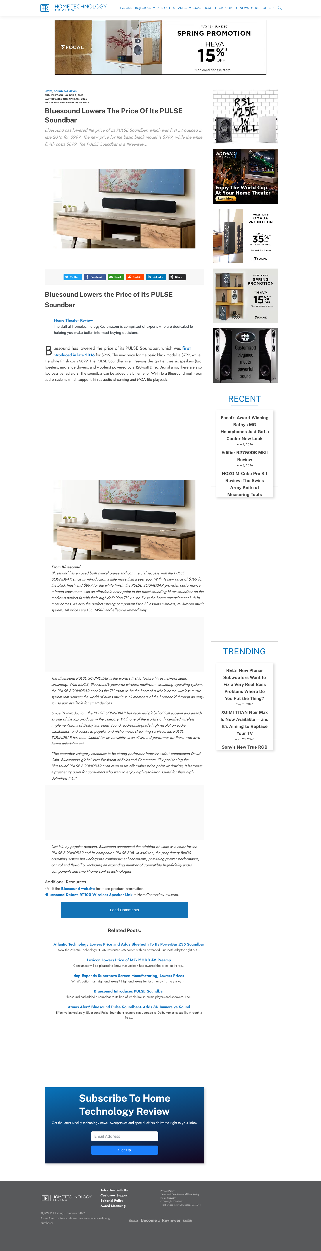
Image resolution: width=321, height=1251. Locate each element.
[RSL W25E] (245, 143)
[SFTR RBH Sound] (245, 381)
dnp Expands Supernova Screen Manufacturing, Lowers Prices (129, 976)
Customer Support (114, 1195)
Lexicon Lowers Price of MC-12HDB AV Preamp (129, 960)
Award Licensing (113, 1205)
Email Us (187, 1220)
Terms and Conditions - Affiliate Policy (179, 1194)
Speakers (180, 8)
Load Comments (124, 910)
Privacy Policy (167, 1190)
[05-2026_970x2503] (160, 73)
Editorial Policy (111, 1200)
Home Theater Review (73, 320)
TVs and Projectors (135, 8)
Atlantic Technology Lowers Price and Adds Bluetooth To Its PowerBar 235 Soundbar (129, 944)
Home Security (168, 1197)
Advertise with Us (114, 1190)
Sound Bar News (65, 91)
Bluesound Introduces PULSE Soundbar (129, 991)
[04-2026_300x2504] (245, 262)
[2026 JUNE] (245, 202)
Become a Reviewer (161, 1220)
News (244, 8)
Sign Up (124, 1150)
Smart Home (202, 8)
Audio (162, 8)
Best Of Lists (264, 8)
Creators (226, 8)
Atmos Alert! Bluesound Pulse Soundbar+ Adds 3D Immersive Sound (129, 1007)
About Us (133, 1220)
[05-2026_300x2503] (245, 322)
